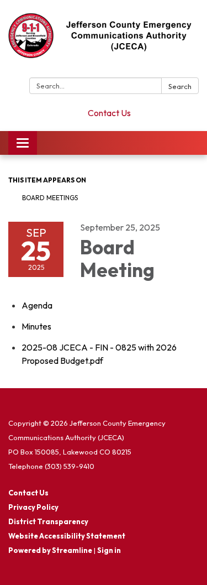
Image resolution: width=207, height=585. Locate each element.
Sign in (109, 550)
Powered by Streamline (50, 550)
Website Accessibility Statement (66, 535)
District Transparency (48, 521)
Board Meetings (50, 198)
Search (180, 86)
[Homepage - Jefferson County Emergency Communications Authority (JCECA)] (103, 41)
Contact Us (109, 112)
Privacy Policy (33, 507)
